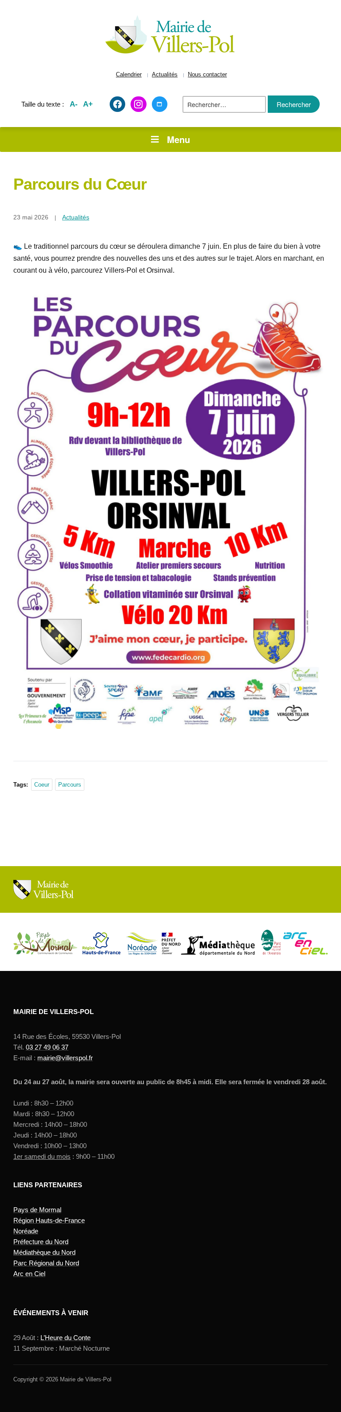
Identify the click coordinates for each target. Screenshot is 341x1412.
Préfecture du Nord (40, 1241)
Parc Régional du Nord (46, 1263)
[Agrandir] (311, 313)
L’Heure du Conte (65, 1337)
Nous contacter (207, 75)
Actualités (165, 75)
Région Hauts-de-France (49, 1220)
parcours (69, 784)
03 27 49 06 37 (47, 1047)
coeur (41, 784)
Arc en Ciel (29, 1273)
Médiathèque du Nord (44, 1252)
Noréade (25, 1231)
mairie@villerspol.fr (65, 1058)
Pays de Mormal (37, 1209)
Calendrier (129, 75)
